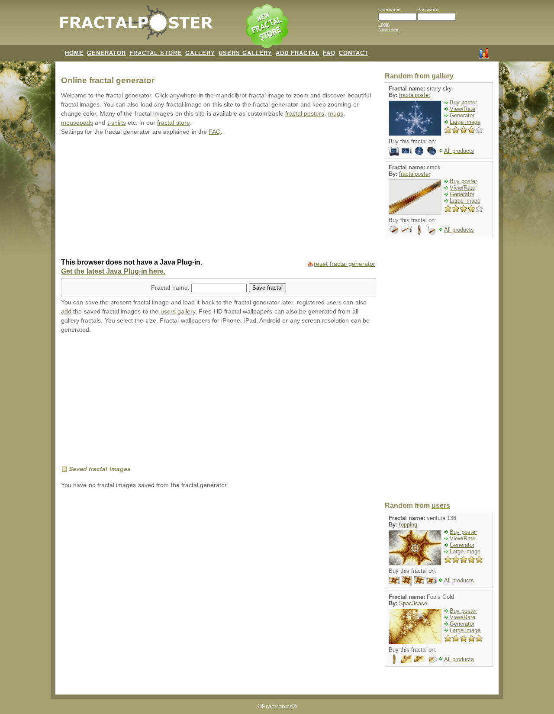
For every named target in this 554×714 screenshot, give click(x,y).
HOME (74, 53)
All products (459, 151)
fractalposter (414, 95)
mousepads (77, 123)
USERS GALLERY (245, 53)
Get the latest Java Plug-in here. (113, 271)
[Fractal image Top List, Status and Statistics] (484, 52)
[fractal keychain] (431, 229)
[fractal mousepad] (406, 580)
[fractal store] (268, 26)
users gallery (178, 311)
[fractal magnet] (431, 150)
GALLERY (200, 53)
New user (388, 29)
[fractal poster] (394, 580)
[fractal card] (419, 580)
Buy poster (463, 102)
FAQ (329, 53)
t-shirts (116, 123)
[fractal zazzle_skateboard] (394, 658)
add (66, 311)
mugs (335, 113)
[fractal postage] (406, 150)
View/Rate (462, 109)
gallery (443, 76)
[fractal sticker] (419, 150)
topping (408, 524)
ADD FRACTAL (297, 53)
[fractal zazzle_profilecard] (419, 658)
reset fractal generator (344, 264)
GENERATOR (106, 53)
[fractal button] (394, 229)
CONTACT (353, 53)
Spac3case (413, 603)
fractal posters (304, 113)
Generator (462, 115)
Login (384, 24)
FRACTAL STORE (155, 53)
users (441, 505)
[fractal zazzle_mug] (431, 658)
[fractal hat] (394, 150)
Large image (465, 122)
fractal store (173, 123)
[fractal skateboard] (419, 229)
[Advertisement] (218, 197)
